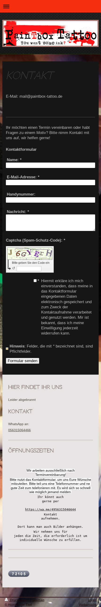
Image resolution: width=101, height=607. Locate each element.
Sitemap (38, 600)
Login (92, 600)
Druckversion (19, 600)
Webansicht (87, 605)
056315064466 (19, 430)
